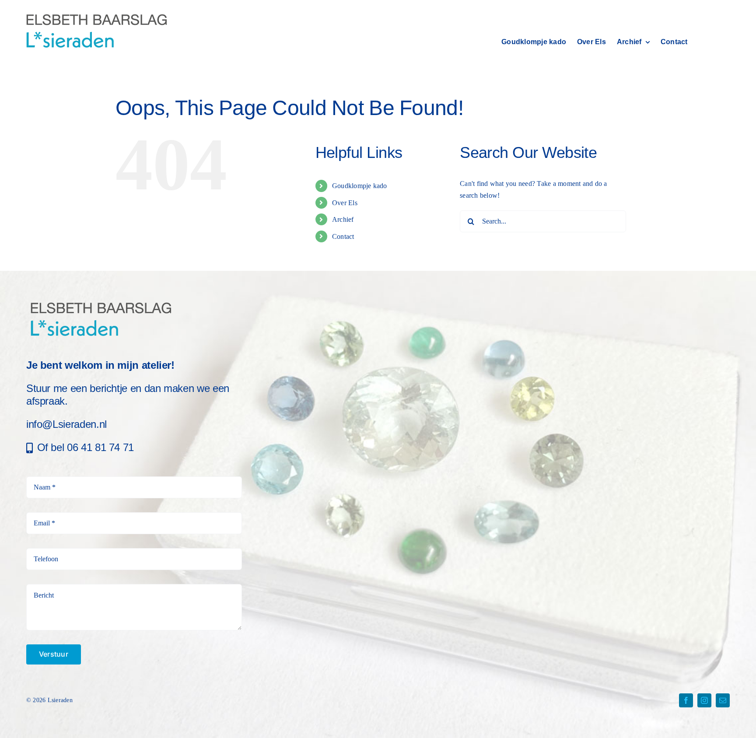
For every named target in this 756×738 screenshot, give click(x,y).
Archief (343, 219)
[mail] (723, 700)
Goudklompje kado (359, 185)
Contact (343, 236)
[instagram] (704, 700)
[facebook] (686, 700)
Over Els (344, 202)
